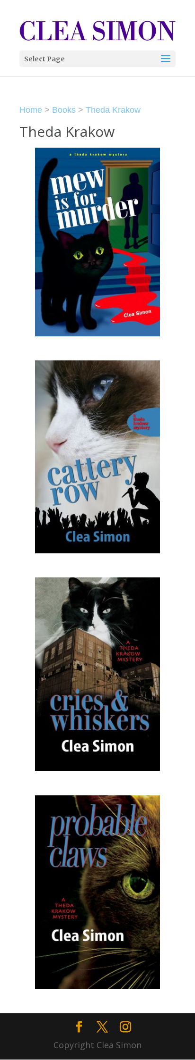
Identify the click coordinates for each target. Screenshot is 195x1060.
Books (64, 110)
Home (30, 110)
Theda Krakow (113, 110)
